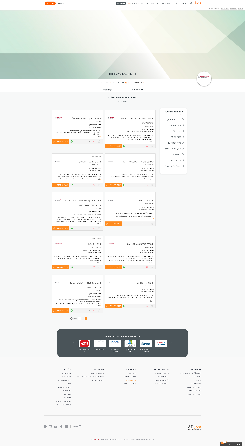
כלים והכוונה (165, 3)
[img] (195, 3)
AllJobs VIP (121, 4)
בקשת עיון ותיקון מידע (64, 380)
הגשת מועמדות (62, 141)
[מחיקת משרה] (99, 141)
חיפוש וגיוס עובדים (98, 380)
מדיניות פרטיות (66, 377)
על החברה (107, 89)
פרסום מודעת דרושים (97, 373)
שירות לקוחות (67, 394)
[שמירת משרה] (94, 141)
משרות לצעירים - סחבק (64, 405)
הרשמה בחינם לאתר (195, 377)
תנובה (161, 349)
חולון (90, 125)
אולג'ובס (67, 369)
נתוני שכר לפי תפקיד (130, 377)
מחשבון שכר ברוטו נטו (129, 384)
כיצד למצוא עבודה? (161, 369)
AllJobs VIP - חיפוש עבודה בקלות (190, 373)
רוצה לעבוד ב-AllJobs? (64, 387)
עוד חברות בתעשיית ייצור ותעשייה (122, 336)
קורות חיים (176, 3)
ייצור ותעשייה (225, 9)
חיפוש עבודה (196, 369)
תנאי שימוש (67, 398)
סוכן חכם (198, 380)
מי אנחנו (68, 384)
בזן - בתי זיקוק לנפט (130, 350)
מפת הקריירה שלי (137, 3)
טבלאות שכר (132, 373)
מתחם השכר (131, 369)
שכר (157, 3)
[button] (233, 444)
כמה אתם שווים (131, 380)
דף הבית (240, 9)
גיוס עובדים (50, 3)
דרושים (184, 3)
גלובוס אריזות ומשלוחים (115, 350)
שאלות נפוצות (67, 391)
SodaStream (99, 349)
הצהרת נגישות (66, 373)
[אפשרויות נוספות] (89, 141)
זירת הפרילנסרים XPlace (63, 401)
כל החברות (150, 3)
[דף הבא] (71, 319)
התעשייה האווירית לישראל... (145, 350)
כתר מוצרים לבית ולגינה (84, 350)
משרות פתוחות (138, 89)
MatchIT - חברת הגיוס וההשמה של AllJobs (90, 377)
